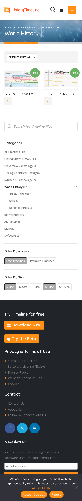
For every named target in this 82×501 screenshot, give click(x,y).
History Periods (18, 194)
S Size (10, 287)
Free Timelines (15, 261)
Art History (11, 222)
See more (8, 101)
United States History (17, 159)
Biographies (11, 215)
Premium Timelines (42, 261)
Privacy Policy (18, 372)
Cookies (14, 384)
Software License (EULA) (26, 366)
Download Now (27, 325)
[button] (53, 10)
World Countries (19, 208)
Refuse (57, 494)
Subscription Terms (22, 360)
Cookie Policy (41, 487)
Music (8, 229)
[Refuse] (76, 487)
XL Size (49, 287)
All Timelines (12, 152)
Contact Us (16, 403)
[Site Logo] (21, 10)
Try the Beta (24, 338)
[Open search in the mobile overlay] (41, 126)
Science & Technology (18, 180)
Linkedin (34, 428)
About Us (15, 409)
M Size (23, 287)
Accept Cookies (34, 494)
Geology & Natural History (20, 173)
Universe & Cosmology (18, 166)
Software (10, 236)
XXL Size (64, 287)
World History (13, 187)
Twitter (22, 428)
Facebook (10, 428)
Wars (12, 201)
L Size (36, 287)
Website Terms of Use (25, 378)
